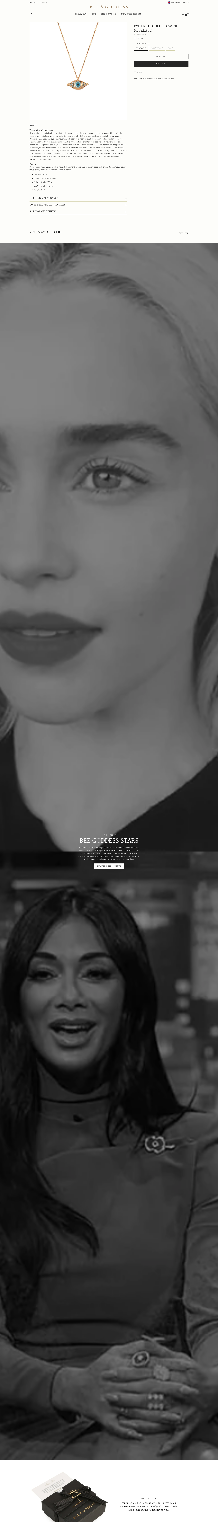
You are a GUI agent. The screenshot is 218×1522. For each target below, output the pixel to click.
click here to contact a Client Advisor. (160, 79)
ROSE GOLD (141, 48)
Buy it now (161, 64)
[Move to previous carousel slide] (181, 233)
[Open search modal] (30, 14)
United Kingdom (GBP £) (179, 2)
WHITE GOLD (157, 48)
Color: (142, 43)
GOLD (170, 48)
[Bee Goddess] (109, 7)
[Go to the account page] (182, 14)
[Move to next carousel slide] (186, 233)
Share (139, 72)
